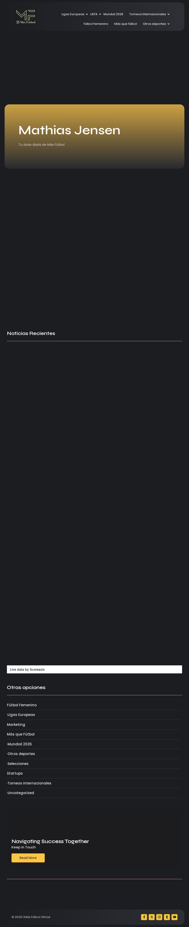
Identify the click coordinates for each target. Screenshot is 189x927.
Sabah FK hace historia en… (31, 653)
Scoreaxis (37, 669)
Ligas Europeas (73, 14)
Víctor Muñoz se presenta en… (33, 444)
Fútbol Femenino (96, 24)
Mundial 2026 (113, 14)
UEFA (93, 14)
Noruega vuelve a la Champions (36, 548)
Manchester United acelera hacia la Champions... (75, 295)
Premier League (22, 288)
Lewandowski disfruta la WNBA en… (132, 567)
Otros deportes (154, 24)
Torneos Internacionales (147, 14)
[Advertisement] (94, 67)
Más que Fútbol (125, 24)
